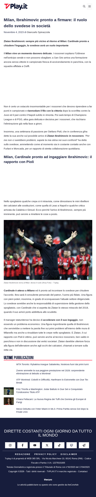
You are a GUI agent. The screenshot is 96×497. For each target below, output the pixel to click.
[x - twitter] (47, 445)
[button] (84, 6)
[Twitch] (71, 445)
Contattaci (83, 471)
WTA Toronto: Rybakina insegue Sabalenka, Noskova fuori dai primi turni (52, 364)
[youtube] (35, 445)
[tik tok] (59, 445)
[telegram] (84, 445)
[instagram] (10, 445)
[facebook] (22, 445)
